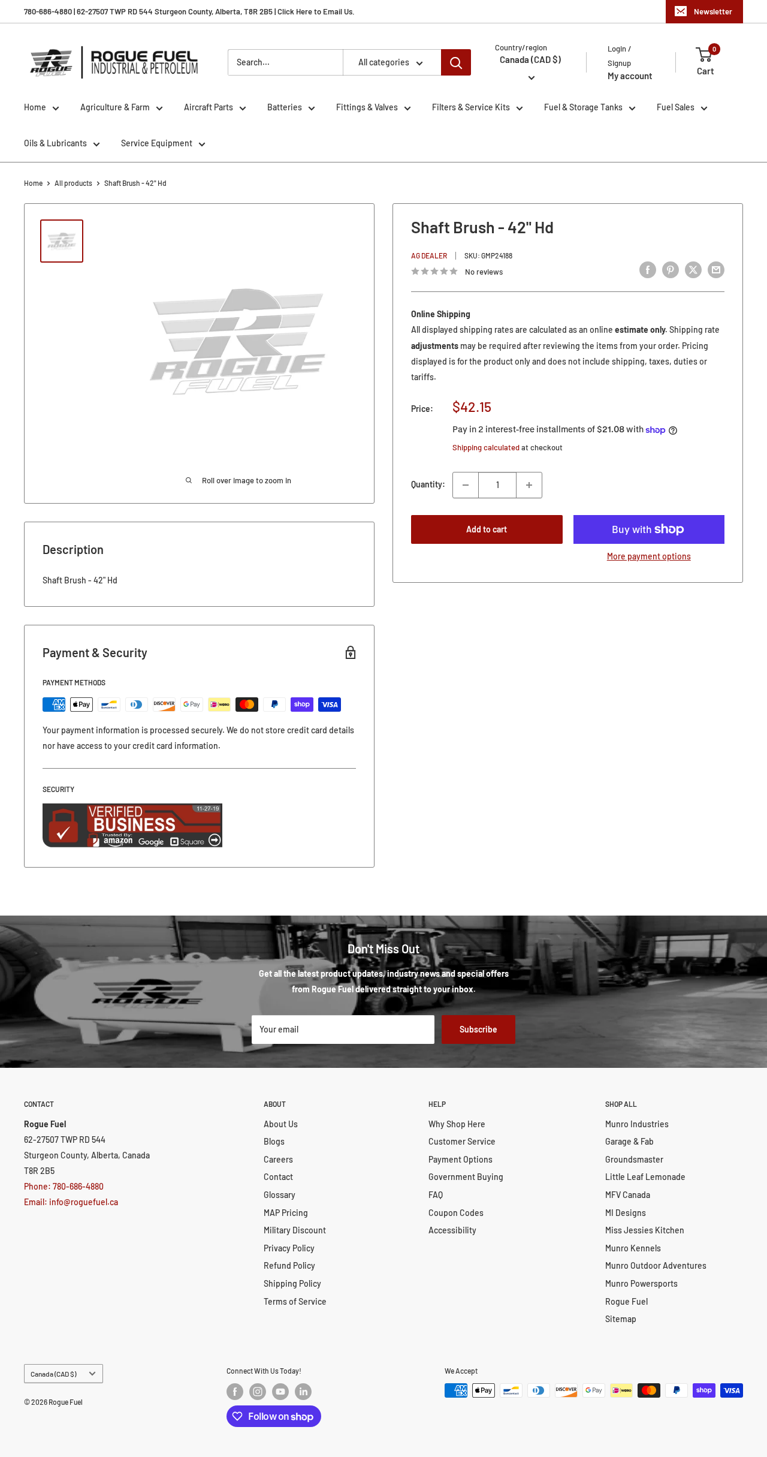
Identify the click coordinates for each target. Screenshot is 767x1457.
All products (73, 183)
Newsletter (713, 11)
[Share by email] (716, 269)
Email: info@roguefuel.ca (71, 1202)
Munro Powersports (641, 1283)
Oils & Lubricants (55, 143)
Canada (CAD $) (53, 1373)
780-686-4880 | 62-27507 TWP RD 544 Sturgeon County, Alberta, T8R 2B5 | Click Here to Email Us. (189, 11)
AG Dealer (429, 255)
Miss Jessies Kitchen (644, 1230)
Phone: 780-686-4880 (64, 1186)
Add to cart (486, 529)
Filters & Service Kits (471, 107)
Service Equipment (156, 143)
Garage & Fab (629, 1141)
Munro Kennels (633, 1248)
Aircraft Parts (208, 107)
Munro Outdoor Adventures (655, 1265)
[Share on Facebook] (647, 269)
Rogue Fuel (626, 1301)
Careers (278, 1159)
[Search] (456, 62)
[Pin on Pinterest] (670, 269)
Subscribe (478, 1029)
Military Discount (295, 1230)
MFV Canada (627, 1195)
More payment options (649, 556)
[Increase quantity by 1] (529, 485)
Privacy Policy (289, 1248)
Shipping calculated (486, 447)
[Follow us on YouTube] (280, 1391)
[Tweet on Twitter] (693, 269)
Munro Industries (637, 1124)
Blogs (274, 1141)
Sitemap (620, 1319)
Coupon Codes (456, 1213)
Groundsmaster (634, 1159)
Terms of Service (295, 1301)
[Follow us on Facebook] (235, 1391)
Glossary (279, 1195)
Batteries (284, 107)
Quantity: (428, 485)
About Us (281, 1124)
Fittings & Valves (367, 107)
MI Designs (625, 1213)
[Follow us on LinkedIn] (303, 1391)
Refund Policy (289, 1265)
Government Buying (465, 1177)
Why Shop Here (456, 1124)
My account (630, 75)
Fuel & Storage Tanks (583, 107)
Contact (278, 1177)
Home (35, 107)
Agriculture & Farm (115, 107)
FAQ (435, 1195)
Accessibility (452, 1230)
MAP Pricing (286, 1213)
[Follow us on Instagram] (257, 1391)
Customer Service (462, 1141)
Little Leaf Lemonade (645, 1177)
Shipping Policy (292, 1283)
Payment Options (460, 1159)
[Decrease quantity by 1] (465, 485)
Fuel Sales (675, 107)
